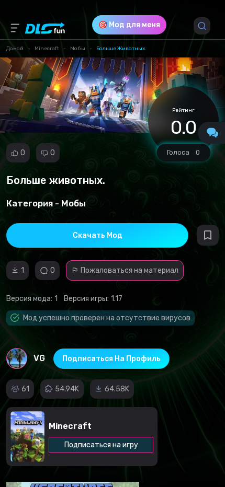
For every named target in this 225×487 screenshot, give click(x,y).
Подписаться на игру (101, 444)
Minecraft (47, 48)
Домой (15, 48)
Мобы (77, 48)
